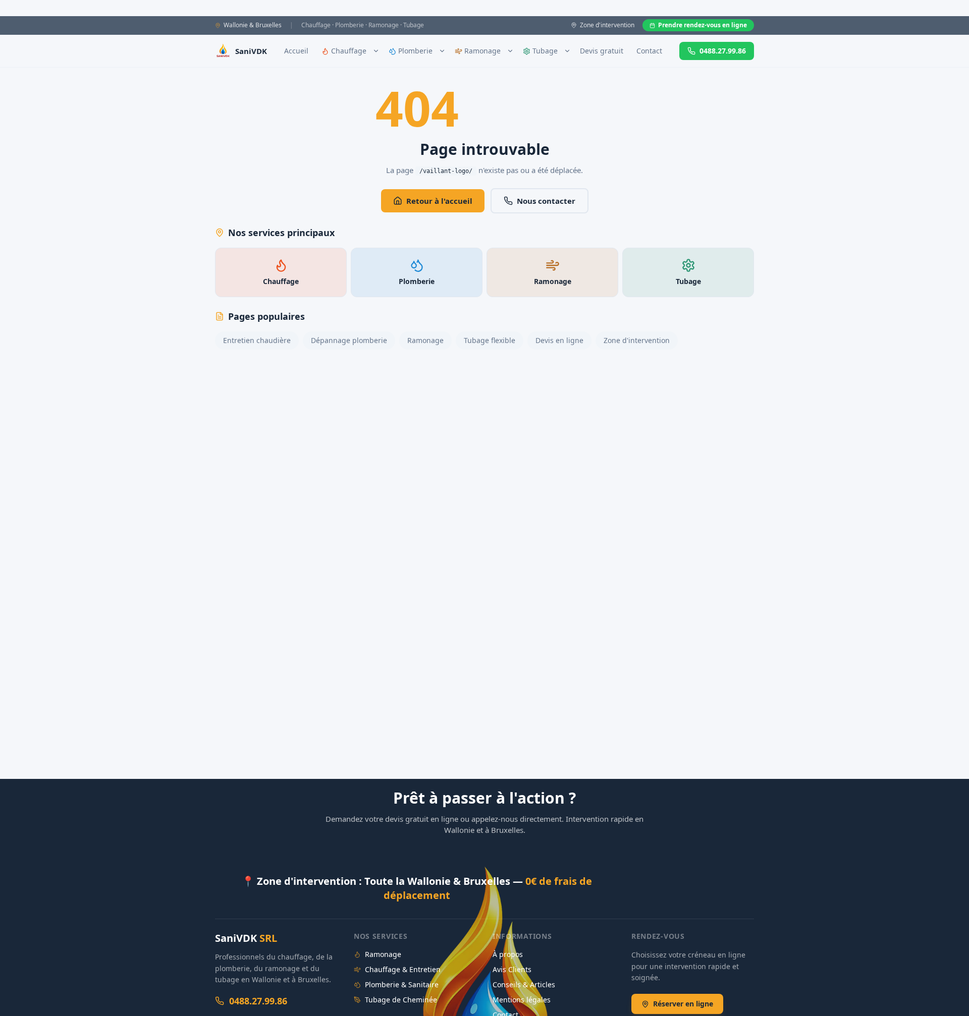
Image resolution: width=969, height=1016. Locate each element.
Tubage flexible (489, 340)
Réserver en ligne (683, 1003)
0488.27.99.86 (722, 50)
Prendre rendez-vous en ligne (702, 25)
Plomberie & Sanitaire (402, 984)
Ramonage (425, 340)
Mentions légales (522, 999)
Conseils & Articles (524, 984)
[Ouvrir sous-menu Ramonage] (510, 51)
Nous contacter (546, 201)
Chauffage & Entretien (403, 969)
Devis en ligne (559, 340)
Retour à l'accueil (439, 201)
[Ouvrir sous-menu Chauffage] (376, 51)
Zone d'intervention (637, 340)
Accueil (296, 50)
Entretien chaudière (257, 340)
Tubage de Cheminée (401, 999)
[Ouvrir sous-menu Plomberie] (442, 51)
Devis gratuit (601, 50)
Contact (649, 50)
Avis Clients (512, 969)
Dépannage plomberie (349, 340)
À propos (508, 954)
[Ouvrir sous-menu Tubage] (567, 51)
